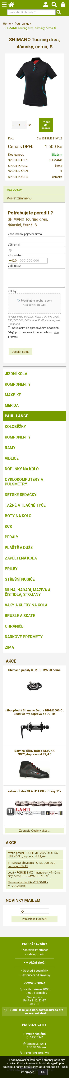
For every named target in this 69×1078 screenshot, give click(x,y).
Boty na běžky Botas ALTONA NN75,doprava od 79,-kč (34, 752)
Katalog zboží (35, 954)
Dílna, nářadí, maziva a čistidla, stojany (27, 592)
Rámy (10, 447)
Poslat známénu (19, 198)
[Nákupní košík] (65, 5)
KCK (8, 526)
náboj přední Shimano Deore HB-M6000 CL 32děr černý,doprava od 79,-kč (34, 712)
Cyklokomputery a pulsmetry (24, 481)
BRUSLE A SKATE (20, 615)
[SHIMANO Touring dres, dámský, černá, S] (34, 82)
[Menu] (4, 4)
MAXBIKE (13, 395)
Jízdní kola (16, 373)
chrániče (14, 626)
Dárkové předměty (24, 636)
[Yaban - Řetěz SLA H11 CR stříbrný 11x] (34, 807)
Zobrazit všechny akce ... (34, 830)
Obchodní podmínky (35, 970)
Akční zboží (37, 962)
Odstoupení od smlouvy (35, 975)
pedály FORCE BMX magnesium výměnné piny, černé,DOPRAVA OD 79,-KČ (34, 874)
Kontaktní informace (35, 950)
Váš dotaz (14, 190)
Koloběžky (15, 426)
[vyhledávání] (56, 5)
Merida (12, 405)
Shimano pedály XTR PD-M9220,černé (34, 670)
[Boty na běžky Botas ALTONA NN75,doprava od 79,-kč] (34, 770)
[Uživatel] (47, 5)
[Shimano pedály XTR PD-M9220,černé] (34, 685)
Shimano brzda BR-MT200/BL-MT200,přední (28, 884)
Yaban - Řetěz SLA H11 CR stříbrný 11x (34, 791)
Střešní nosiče (20, 579)
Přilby (11, 568)
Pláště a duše (19, 547)
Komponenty (18, 384)
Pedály (11, 537)
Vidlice (12, 458)
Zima (9, 647)
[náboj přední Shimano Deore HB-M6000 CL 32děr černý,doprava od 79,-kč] (34, 729)
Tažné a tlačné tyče (25, 505)
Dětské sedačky (21, 494)
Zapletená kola (21, 558)
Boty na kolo (18, 516)
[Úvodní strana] (13, 5)
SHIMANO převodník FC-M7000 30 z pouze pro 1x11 (31, 864)
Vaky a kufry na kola (26, 605)
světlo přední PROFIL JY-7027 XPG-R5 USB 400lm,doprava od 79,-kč (33, 854)
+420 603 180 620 (36, 1053)
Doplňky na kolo (22, 469)
